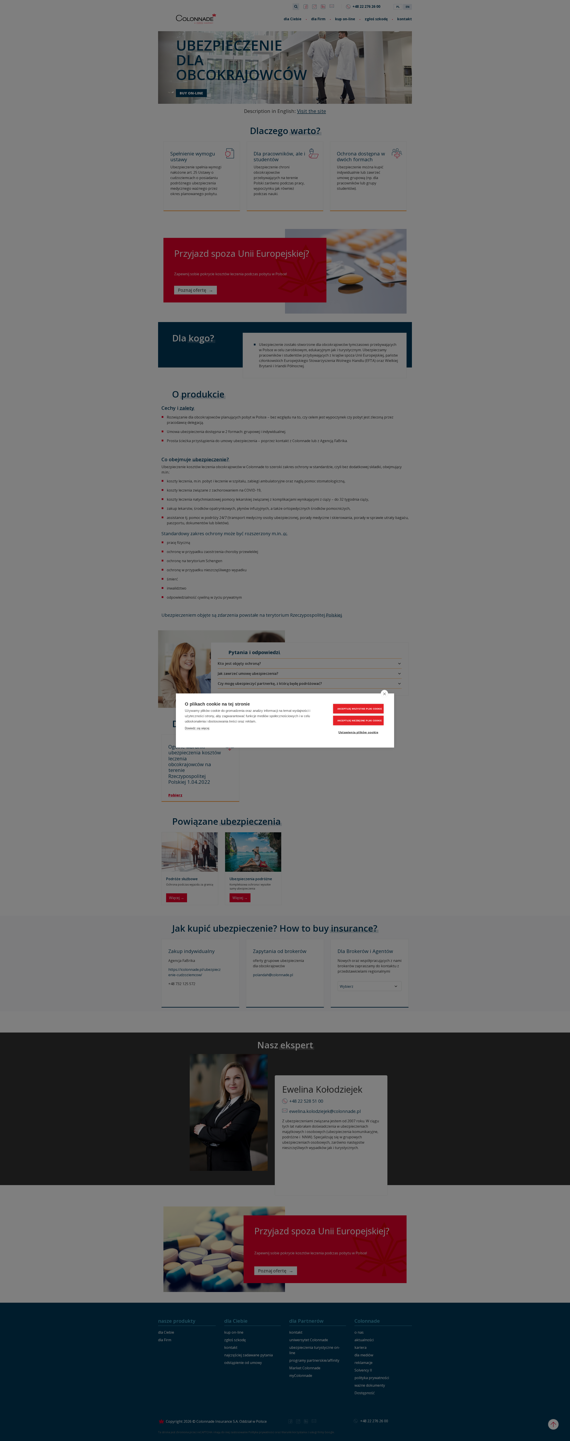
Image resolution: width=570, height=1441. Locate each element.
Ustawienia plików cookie (358, 732)
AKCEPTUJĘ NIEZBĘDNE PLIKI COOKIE (359, 720)
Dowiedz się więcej (197, 728)
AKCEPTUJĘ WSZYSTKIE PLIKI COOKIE (359, 708)
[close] (384, 694)
